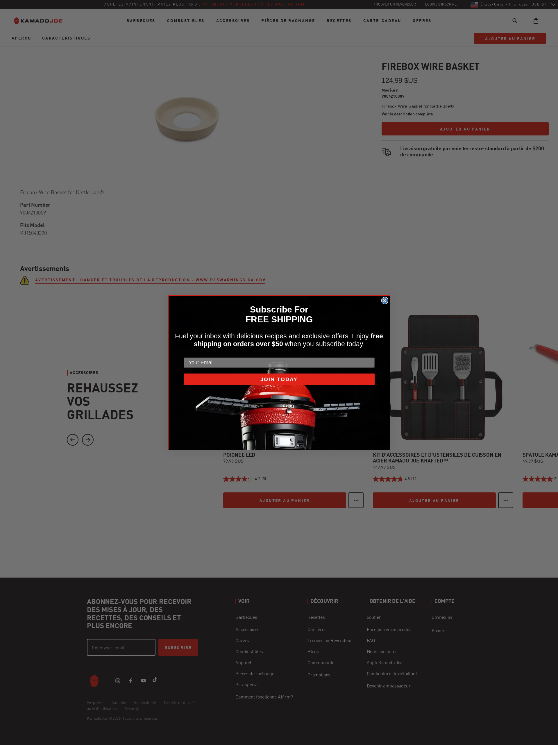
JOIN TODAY (279, 379)
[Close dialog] (385, 300)
